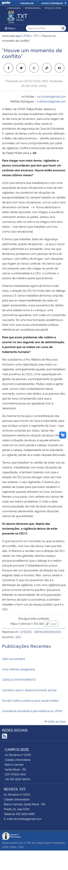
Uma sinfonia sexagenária (18, 669)
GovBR (6, 3)
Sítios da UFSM (53, 7)
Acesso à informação (52, 3)
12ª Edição (26, 631)
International (33, 7)
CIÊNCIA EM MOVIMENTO (19, 679)
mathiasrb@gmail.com (51, 101)
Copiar (53, 623)
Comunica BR (26, 3)
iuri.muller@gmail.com (51, 96)
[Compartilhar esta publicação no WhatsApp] (34, 68)
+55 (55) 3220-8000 (17, 779)
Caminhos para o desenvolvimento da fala (29, 690)
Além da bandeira (13, 659)
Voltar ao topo (56, 721)
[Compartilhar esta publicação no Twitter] (21, 68)
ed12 (18, 637)
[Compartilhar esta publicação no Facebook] (8, 68)
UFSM (12, 847)
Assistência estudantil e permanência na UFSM (32, 711)
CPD (21, 847)
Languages (13, 7)
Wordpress (58, 842)
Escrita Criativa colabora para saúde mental (30, 700)
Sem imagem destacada (48, 631)
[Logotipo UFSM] (11, 16)
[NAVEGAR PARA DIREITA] (65, 3)
